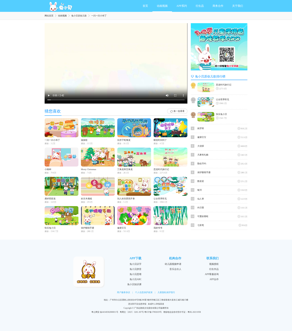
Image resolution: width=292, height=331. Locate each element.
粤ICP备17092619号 (153, 312)
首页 (145, 5)
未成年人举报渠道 (156, 304)
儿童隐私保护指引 (166, 292)
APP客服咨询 (212, 274)
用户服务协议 (123, 292)
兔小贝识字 (135, 264)
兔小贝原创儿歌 (79, 15)
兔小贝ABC (135, 279)
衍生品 (200, 5)
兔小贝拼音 (135, 269)
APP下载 (135, 258)
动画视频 (162, 5)
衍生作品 (214, 269)
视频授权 (214, 264)
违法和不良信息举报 (137, 304)
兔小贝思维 (135, 274)
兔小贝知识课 (134, 284)
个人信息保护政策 (144, 292)
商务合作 (218, 5)
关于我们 (237, 5)
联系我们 (212, 258)
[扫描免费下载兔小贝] (219, 46)
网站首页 (49, 15)
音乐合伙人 (175, 269)
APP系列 (181, 5)
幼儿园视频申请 (173, 264)
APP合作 (214, 279)
